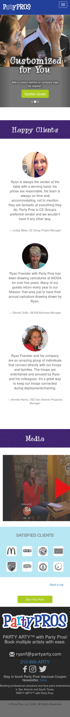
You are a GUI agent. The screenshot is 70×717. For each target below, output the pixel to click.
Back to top (56, 584)
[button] (5, 61)
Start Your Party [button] (35, 599)
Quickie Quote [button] (35, 93)
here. (44, 679)
